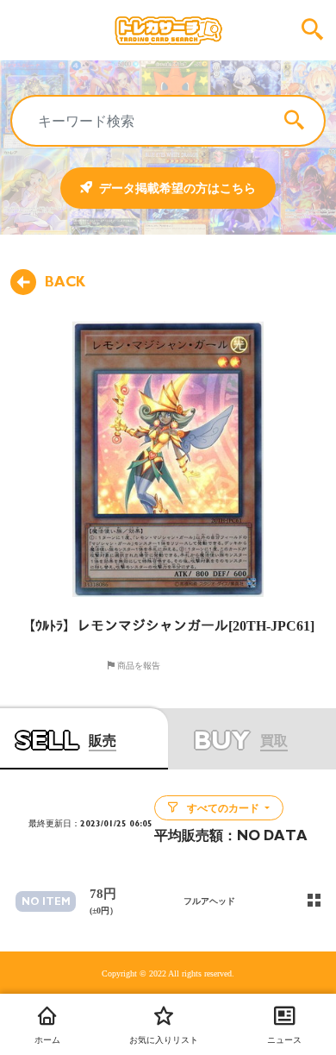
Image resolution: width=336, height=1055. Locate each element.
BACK (65, 282)
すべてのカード (223, 808)
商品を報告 (137, 665)
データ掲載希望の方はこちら (177, 188)
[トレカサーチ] (168, 30)
